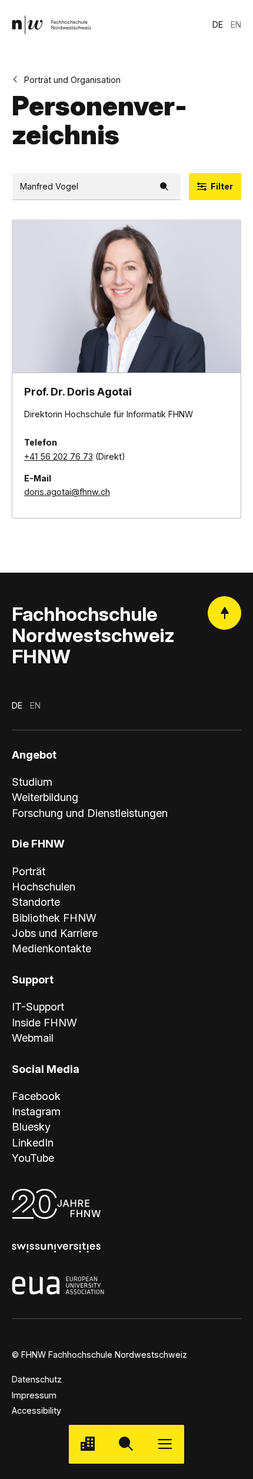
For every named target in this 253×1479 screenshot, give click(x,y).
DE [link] (217, 24)
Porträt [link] (28, 871)
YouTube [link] (33, 1157)
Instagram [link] (36, 1111)
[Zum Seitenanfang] (224, 613)
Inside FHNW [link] (44, 1022)
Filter (222, 186)
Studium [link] (32, 781)
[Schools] (88, 1444)
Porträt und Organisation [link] (72, 80)
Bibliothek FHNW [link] (54, 917)
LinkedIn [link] (33, 1142)
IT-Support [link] (38, 1006)
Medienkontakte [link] (51, 948)
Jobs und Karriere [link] (55, 932)
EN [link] (236, 24)
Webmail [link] (33, 1037)
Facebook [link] (36, 1095)
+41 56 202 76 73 (58, 456)
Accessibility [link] (36, 1410)
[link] (51, 24)
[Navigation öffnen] (165, 1444)
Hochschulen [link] (43, 886)
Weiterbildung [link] (45, 796)
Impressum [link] (34, 1395)
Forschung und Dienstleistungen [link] (90, 812)
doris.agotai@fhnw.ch (67, 492)
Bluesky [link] (31, 1126)
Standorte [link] (36, 901)
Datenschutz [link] (37, 1379)
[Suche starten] (126, 1444)
